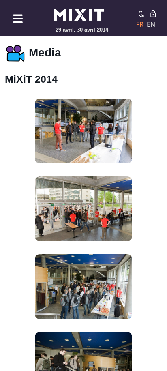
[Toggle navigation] (18, 18)
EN (151, 24)
